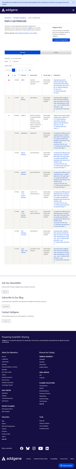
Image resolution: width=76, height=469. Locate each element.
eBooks (4, 423)
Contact (28, 459)
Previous (8, 70)
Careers (4, 374)
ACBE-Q (23, 115)
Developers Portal (44, 428)
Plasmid (23, 75)
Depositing (5, 393)
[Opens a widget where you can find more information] (66, 465)
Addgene (30, 28)
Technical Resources (7, 398)
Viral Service (5, 401)
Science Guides (6, 434)
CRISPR (41, 388)
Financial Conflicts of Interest (9, 367)
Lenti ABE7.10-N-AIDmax (24, 250)
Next (29, 70)
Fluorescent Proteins (44, 393)
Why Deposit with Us (7, 409)
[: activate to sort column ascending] (9, 75)
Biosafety (4, 369)
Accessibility (53, 459)
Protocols (4, 431)
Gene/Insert (33, 75)
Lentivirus (41, 377)
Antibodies (42, 359)
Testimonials (5, 361)
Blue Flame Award (6, 372)
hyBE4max (24, 133)
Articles (56, 52)
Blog (3, 421)
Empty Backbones (44, 391)
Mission (4, 356)
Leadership (5, 359)
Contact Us (6, 321)
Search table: (8, 66)
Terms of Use (64, 459)
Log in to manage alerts (61, 40)
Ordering (4, 395)
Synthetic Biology (43, 398)
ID (14, 75)
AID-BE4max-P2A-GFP (23, 233)
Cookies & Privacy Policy (41, 459)
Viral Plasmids (43, 401)
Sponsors (4, 364)
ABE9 (22, 80)
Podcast (4, 428)
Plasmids (22, 52)
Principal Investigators (19, 18)
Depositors (8, 18)
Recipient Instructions (7, 382)
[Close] (72, 2)
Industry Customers (7, 377)
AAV (40, 375)
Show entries (11, 61)
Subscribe (6, 306)
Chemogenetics (43, 385)
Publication (57, 75)
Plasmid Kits (42, 364)
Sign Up (5, 291)
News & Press (5, 380)
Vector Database (43, 426)
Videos (3, 436)
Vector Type (47, 75)
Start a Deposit (6, 411)
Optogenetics (42, 396)
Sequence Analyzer (44, 423)
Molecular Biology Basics (8, 426)
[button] (73, 10)
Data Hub (41, 420)
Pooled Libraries (43, 367)
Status (72, 459)
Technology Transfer (7, 385)
